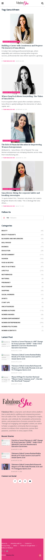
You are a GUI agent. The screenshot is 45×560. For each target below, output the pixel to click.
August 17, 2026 (17, 373)
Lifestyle (5, 271)
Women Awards (8, 314)
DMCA (15, 546)
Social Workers (8, 294)
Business (5, 247)
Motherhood (7, 275)
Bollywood (6, 243)
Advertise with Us (16, 543)
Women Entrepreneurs (11, 41)
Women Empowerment (11, 140)
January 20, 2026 (21, 158)
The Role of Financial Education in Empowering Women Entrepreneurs (22, 145)
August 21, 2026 (17, 350)
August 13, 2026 (17, 384)
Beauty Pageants (9, 235)
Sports (4, 298)
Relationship (7, 287)
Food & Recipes (7, 262)
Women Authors (8, 310)
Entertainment (8, 255)
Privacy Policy (6, 546)
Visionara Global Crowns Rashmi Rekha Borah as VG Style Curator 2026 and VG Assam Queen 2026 (26, 357)
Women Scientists (9, 330)
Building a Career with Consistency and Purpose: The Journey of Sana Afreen (22, 46)
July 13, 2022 (20, 206)
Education (6, 251)
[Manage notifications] (40, 555)
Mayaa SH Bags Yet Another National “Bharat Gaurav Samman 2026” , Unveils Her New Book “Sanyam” (27, 379)
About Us (4, 543)
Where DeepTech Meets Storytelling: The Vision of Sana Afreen (22, 97)
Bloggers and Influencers (12, 239)
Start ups (6, 302)
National (5, 278)
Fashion (5, 259)
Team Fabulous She (9, 61)
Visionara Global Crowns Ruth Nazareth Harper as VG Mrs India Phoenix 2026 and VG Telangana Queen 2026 (27, 368)
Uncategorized (8, 306)
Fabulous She (10, 555)
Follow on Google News (27, 546)
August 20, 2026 (17, 361)
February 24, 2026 (22, 109)
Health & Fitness (8, 267)
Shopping (5, 291)
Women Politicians (9, 326)
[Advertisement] (22, 509)
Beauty (4, 231)
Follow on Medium (7, 548)
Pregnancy (6, 282)
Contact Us (28, 543)
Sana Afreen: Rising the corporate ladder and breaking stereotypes (21, 194)
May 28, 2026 (20, 61)
